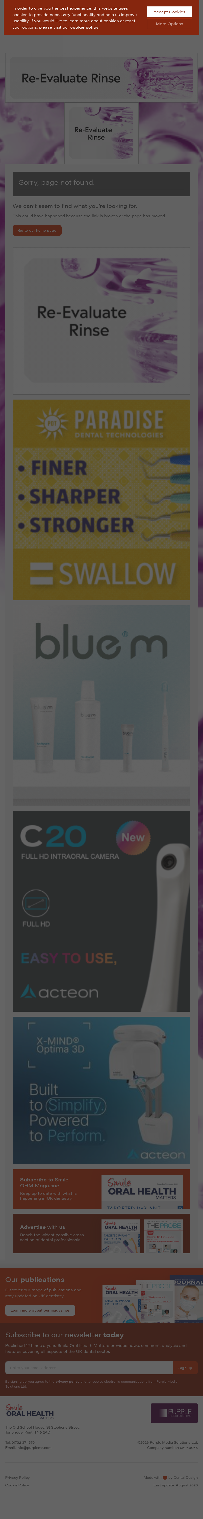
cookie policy (84, 27)
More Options (169, 23)
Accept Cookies (169, 12)
